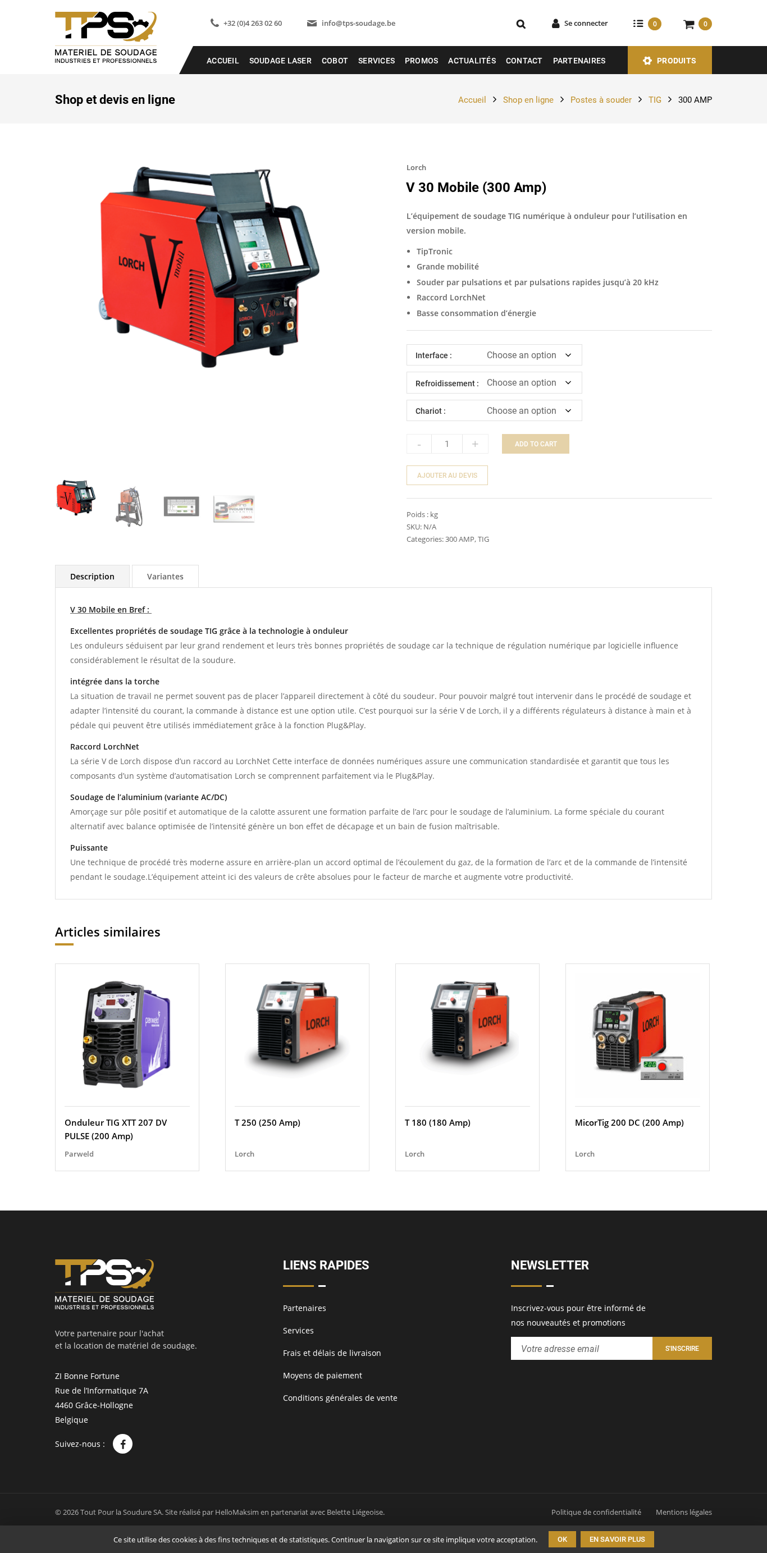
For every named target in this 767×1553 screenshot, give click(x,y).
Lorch (416, 167)
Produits (676, 60)
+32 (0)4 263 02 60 (252, 23)
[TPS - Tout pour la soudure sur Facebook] (123, 1444)
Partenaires (579, 60)
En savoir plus (617, 1539)
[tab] (92, 576)
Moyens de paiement (322, 1375)
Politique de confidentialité (596, 1512)
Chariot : (431, 410)
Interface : (434, 355)
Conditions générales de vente (340, 1397)
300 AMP (695, 100)
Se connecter (586, 23)
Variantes (165, 576)
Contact (524, 60)
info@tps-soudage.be (358, 23)
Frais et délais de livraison (332, 1353)
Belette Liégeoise (355, 1512)
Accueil (223, 60)
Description (92, 576)
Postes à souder (601, 100)
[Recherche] (521, 23)
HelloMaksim (237, 1512)
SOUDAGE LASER (280, 60)
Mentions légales (684, 1512)
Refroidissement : (447, 383)
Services (376, 60)
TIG (655, 100)
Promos (422, 60)
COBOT (335, 60)
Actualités (472, 60)
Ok (562, 1539)
